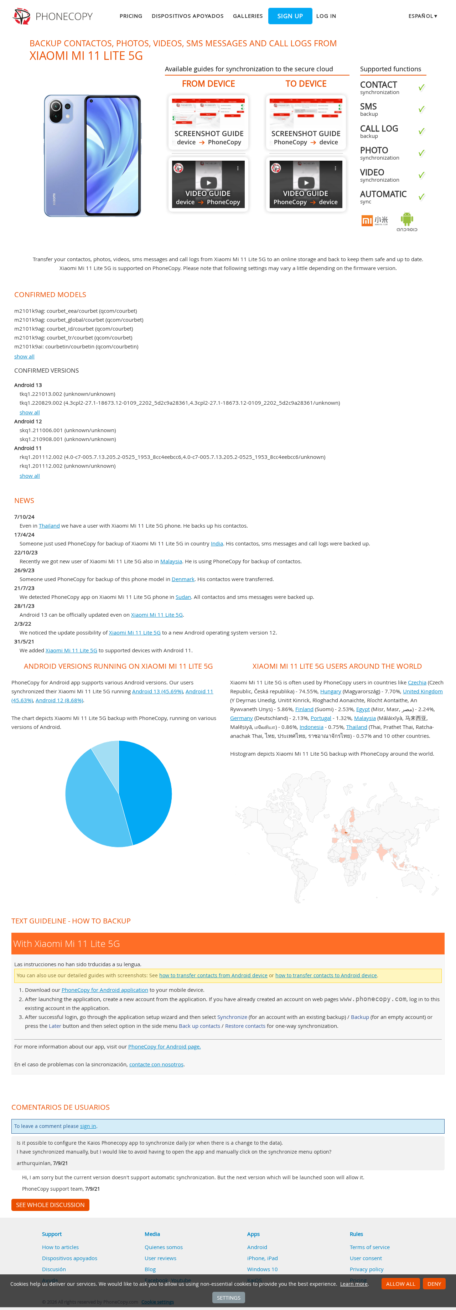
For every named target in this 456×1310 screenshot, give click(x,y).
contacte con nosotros (156, 1064)
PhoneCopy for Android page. (164, 1046)
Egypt (363, 709)
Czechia (417, 682)
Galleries (248, 15)
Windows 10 (262, 1269)
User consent (366, 1258)
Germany (241, 717)
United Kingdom (423, 691)
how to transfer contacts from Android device (213, 975)
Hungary (330, 691)
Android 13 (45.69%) (157, 691)
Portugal (321, 717)
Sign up (290, 16)
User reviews (160, 1258)
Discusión (54, 1269)
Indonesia (311, 726)
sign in (88, 1126)
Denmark (183, 578)
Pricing (131, 15)
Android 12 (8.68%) (59, 700)
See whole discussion (50, 1205)
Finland (304, 709)
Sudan (183, 596)
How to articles (60, 1247)
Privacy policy (367, 1269)
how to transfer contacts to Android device (326, 975)
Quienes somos (164, 1247)
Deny (434, 1283)
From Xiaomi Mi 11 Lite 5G (208, 122)
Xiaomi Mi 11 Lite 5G (157, 614)
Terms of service (370, 1247)
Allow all (400, 1283)
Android (257, 1247)
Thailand (49, 525)
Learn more (354, 1284)
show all (24, 356)
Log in (326, 15)
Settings (228, 1297)
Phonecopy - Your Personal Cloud (53, 16)
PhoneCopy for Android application (105, 989)
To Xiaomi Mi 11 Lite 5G (306, 122)
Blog (150, 1269)
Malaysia (171, 561)
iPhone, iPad (262, 1258)
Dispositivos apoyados (188, 15)
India (217, 543)
